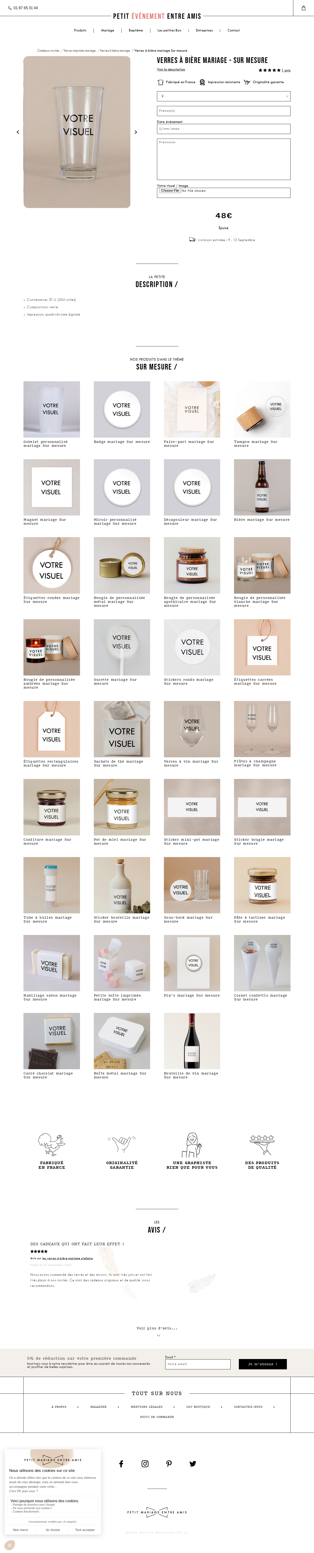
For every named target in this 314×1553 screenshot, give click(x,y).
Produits (80, 30)
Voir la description (171, 69)
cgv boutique (198, 1406)
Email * (170, 1357)
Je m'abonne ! (263, 1364)
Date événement (170, 122)
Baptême (136, 30)
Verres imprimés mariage (79, 50)
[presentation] (17, 132)
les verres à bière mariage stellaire (67, 1258)
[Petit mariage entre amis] (157, 16)
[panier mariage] (303, 8)
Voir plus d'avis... (157, 1328)
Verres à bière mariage (115, 50)
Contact (234, 30)
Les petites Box (169, 30)
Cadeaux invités (48, 50)
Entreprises (204, 30)
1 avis (286, 70)
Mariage (107, 30)
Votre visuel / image (172, 186)
